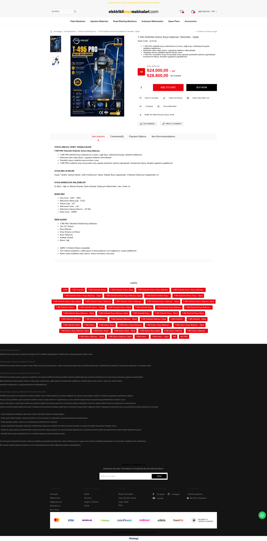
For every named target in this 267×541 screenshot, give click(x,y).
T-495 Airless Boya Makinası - (158, 325)
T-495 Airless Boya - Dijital (124, 331)
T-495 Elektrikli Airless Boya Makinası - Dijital (82, 296)
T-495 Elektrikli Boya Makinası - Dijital (78, 313)
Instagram (175, 494)
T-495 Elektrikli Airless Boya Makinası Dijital (123, 296)
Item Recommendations (163, 136)
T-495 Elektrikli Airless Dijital (119, 307)
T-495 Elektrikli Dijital (71, 325)
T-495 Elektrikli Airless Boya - (157, 296)
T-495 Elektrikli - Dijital (197, 319)
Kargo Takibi (123, 502)
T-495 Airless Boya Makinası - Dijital (189, 325)
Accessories (191, 21)
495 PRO (184, 337)
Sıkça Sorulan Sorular (127, 498)
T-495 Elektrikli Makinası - (95, 319)
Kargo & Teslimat (91, 502)
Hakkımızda (55, 498)
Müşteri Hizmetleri (125, 494)
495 (174, 337)
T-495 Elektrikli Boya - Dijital (166, 313)
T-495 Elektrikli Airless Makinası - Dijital (163, 301)
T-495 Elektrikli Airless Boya (121, 290)
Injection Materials (99, 21)
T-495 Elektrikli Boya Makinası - (198, 307)
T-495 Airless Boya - (101, 331)
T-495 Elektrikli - (177, 319)
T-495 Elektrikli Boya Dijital (193, 313)
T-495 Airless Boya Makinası (130, 325)
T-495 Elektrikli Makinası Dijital (153, 319)
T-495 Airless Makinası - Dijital (91, 337)
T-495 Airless (89, 325)
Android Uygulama (195, 494)
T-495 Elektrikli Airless (97, 290)
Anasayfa (54, 494)
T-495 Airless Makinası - (197, 331)
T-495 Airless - (142, 337)
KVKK (86, 506)
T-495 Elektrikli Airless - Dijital (91, 307)
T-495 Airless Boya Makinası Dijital (75, 331)
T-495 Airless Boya (106, 325)
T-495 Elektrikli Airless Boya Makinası (153, 290)
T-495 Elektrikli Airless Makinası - (128, 301)
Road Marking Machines (125, 21)
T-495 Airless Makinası (173, 331)
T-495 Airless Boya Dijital (150, 331)
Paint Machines (78, 21)
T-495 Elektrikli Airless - (65, 307)
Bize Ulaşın (54, 510)
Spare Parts (174, 21)
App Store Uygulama (198, 498)
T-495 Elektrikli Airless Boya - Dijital (188, 296)
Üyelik (86, 494)
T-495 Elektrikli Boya (143, 307)
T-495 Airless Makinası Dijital (120, 337)
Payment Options (137, 136)
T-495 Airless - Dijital (160, 337)
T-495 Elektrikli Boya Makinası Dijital (113, 313)
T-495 (65, 290)
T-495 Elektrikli (78, 290)
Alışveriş (87, 498)
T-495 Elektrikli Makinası (71, 319)
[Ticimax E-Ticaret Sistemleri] (134, 538)
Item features (98, 136)
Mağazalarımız (56, 502)
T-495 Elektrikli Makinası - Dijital (124, 319)
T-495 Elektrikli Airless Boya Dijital (67, 301)
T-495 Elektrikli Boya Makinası (168, 307)
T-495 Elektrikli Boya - (141, 313)
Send (159, 476)
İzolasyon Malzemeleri (152, 21)
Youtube (159, 498)
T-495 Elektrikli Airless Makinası (98, 301)
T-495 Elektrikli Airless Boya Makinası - (188, 290)
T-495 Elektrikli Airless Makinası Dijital (198, 301)
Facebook (160, 494)
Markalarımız (55, 506)
